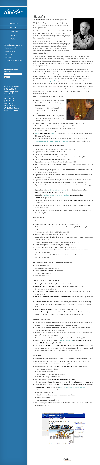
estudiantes (7, 94)
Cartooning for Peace (50, 81)
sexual (17, 108)
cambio (16, 86)
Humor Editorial (10, 51)
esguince (14, 91)
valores (16, 110)
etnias (13, 94)
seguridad (9, 107)
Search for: (7, 71)
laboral (6, 96)
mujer (11, 96)
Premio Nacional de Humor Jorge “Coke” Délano (51, 141)
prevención (9, 100)
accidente (8, 86)
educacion (10, 88)
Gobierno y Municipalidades (14, 60)
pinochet (12, 98)
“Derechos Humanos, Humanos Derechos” (55, 195)
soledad (6, 110)
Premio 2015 (44, 133)
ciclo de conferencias (66, 340)
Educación (8, 54)
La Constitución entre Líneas (57, 190)
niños (6, 98)
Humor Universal (10, 48)
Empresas (8, 57)
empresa (6, 91)
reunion (13, 105)
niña (15, 96)
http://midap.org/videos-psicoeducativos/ (72, 387)
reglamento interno (9, 104)
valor (11, 110)
